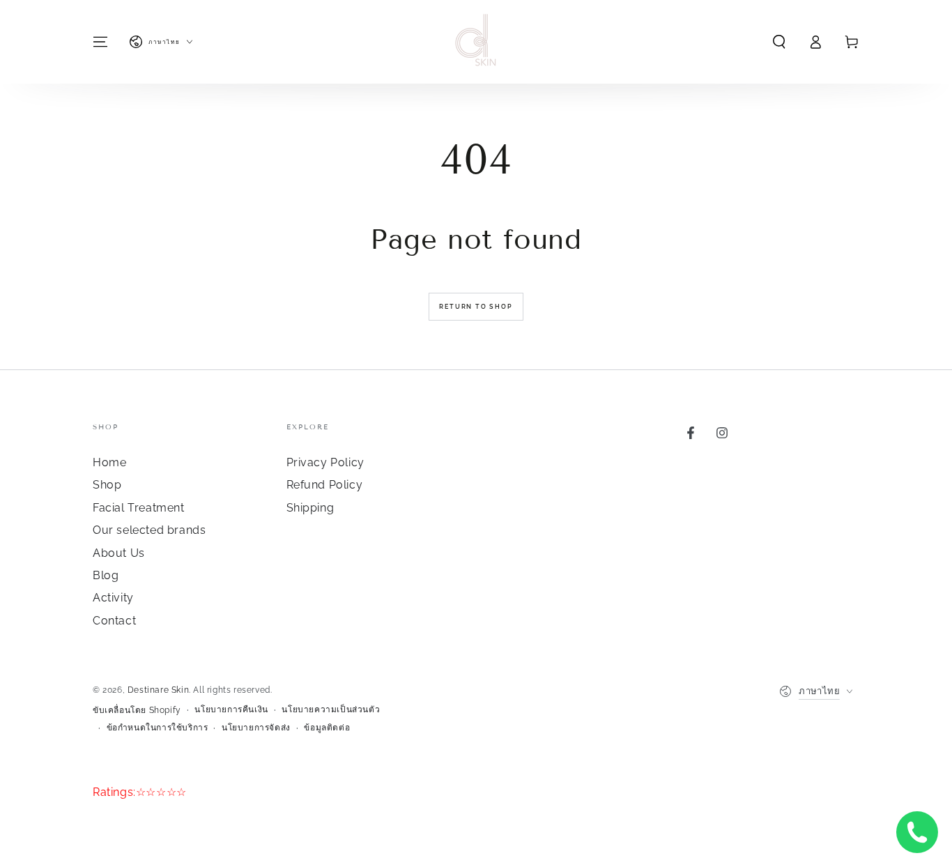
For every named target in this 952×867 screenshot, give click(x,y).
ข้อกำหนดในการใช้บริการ (157, 727)
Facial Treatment (139, 507)
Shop (107, 484)
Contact (114, 620)
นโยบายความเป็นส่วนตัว (331, 709)
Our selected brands (149, 530)
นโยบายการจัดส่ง (256, 727)
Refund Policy (324, 484)
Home (109, 462)
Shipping (310, 507)
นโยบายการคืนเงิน (231, 709)
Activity (113, 597)
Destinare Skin (158, 690)
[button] (779, 41)
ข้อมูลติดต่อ (327, 727)
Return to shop (475, 306)
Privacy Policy (325, 462)
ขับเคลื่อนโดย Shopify (137, 710)
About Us (119, 553)
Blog (105, 575)
